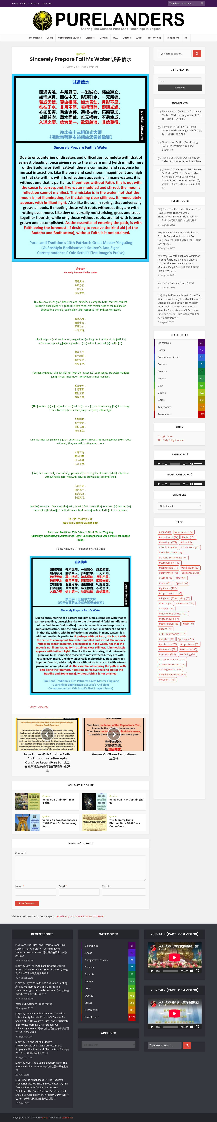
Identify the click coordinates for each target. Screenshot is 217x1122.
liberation (186, 603)
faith (33, 707)
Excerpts (90, 37)
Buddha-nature (171, 552)
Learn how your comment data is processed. (80, 916)
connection (169, 567)
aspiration (184, 532)
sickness (189, 649)
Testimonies (154, 37)
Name (19, 886)
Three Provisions (173, 664)
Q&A (115, 37)
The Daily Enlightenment (171, 440)
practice (167, 639)
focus (166, 583)
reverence (168, 649)
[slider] (198, 463)
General (104, 37)
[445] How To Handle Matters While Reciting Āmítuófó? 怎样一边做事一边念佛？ (182, 115)
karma (166, 603)
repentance (190, 644)
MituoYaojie (170, 618)
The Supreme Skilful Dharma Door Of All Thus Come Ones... (124, 823)
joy (186, 598)
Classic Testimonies (174, 557)
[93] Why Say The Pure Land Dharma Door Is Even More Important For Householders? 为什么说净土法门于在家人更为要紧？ (41, 969)
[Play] (158, 463)
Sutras (139, 37)
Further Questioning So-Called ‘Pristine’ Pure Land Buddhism (180, 146)
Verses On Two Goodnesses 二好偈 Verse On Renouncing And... (59, 823)
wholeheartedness (173, 674)
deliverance (169, 572)
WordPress (67, 1117)
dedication (191, 567)
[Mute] (191, 463)
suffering (188, 654)
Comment (20, 853)
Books (50, 37)
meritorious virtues (174, 613)
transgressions (171, 669)
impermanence (171, 593)
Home (15, 3)
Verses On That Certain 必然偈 (126, 801)
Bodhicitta (169, 547)
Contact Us (34, 3)
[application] (179, 462)
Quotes (127, 37)
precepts (186, 639)
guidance (169, 588)
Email (63, 886)
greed (182, 583)
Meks (45, 1117)
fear (181, 578)
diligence (191, 572)
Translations (172, 37)
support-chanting (173, 659)
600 (166, 532)
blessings (169, 542)
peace (166, 628)
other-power (170, 623)
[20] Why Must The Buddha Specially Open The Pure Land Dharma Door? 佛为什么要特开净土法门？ (41, 1066)
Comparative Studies (69, 37)
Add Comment (90, 66)
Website (106, 886)
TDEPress (47, 3)
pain (189, 623)
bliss (187, 542)
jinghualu (169, 598)
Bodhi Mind (190, 547)
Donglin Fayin (165, 436)
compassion (170, 562)
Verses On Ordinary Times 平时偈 (58, 801)
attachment (169, 537)
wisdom (168, 679)
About (23, 3)
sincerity (43, 707)
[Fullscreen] (197, 970)
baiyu (189, 537)
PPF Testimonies (173, 634)
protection (169, 644)
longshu (167, 608)
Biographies (35, 37)
